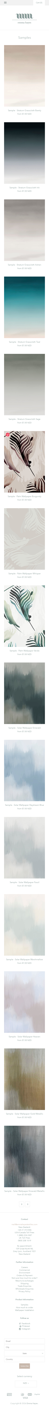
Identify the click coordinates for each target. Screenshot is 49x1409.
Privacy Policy (24, 1291)
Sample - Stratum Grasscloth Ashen (24, 265)
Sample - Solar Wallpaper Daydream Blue (24, 805)
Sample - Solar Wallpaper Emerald (24, 728)
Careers (24, 1267)
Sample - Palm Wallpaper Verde (24, 650)
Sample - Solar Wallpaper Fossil (24, 882)
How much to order (24, 1307)
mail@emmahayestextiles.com (24, 1224)
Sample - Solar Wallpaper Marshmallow (24, 959)
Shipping (25, 1283)
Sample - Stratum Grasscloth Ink (25, 187)
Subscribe (25, 1366)
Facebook (26, 1323)
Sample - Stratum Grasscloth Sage (24, 419)
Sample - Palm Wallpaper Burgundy (24, 496)
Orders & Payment (24, 1275)
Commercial (24, 1270)
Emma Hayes (32, 1403)
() (39, 3)
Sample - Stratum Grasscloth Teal (24, 342)
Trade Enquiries (24, 1286)
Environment (24, 1273)
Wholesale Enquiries (24, 1289)
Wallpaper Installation (24, 1310)
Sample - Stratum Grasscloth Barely (24, 110)
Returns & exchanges (25, 1281)
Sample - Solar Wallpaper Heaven (24, 1036)
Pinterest (26, 1326)
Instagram (26, 1329)
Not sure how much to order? (24, 1278)
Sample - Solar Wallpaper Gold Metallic (24, 1114)
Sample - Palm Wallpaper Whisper (24, 573)
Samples (24, 1305)
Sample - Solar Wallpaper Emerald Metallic (24, 1191)
